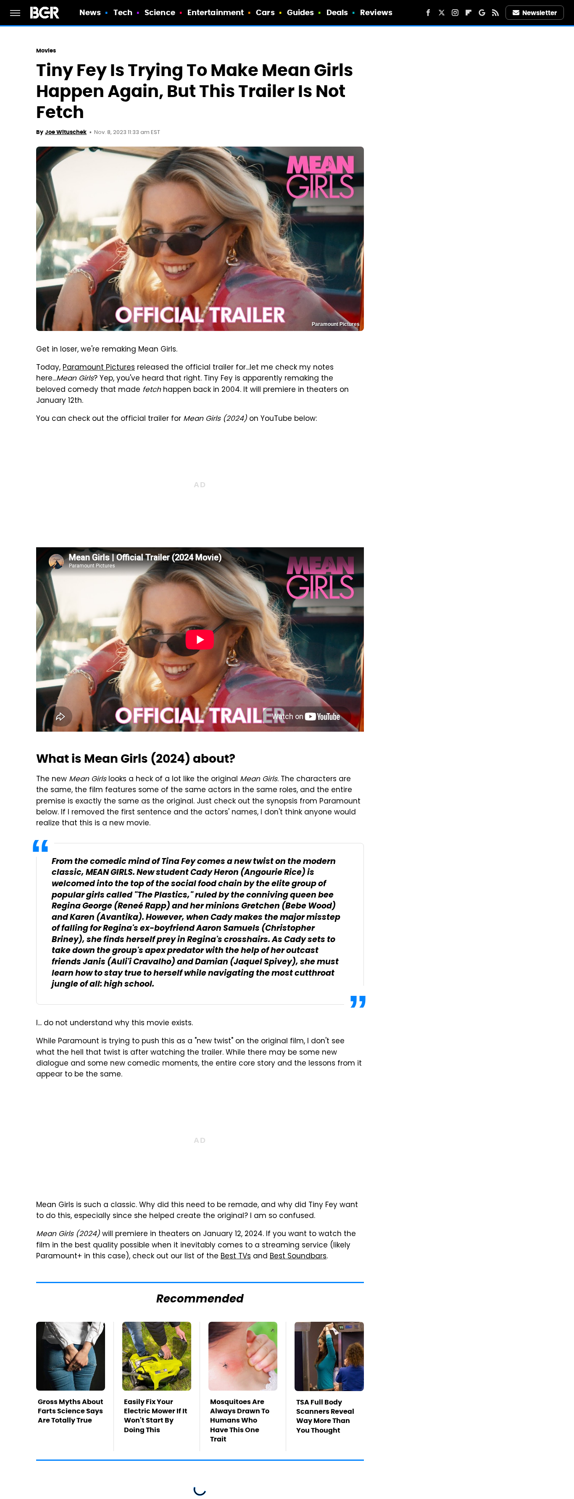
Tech (122, 12)
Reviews (376, 12)
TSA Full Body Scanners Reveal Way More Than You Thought (325, 1416)
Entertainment (215, 12)
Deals (337, 12)
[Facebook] (428, 12)
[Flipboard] (468, 12)
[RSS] (495, 12)
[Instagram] (455, 12)
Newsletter (539, 13)
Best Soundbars (298, 1257)
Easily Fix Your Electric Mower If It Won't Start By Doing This (155, 1415)
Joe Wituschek (66, 132)
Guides (300, 12)
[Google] (482, 12)
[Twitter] (441, 12)
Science (160, 12)
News (90, 12)
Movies (46, 50)
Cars (265, 12)
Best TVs (236, 1257)
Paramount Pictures (99, 368)
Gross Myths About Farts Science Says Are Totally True (70, 1411)
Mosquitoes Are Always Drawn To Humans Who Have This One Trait (239, 1420)
